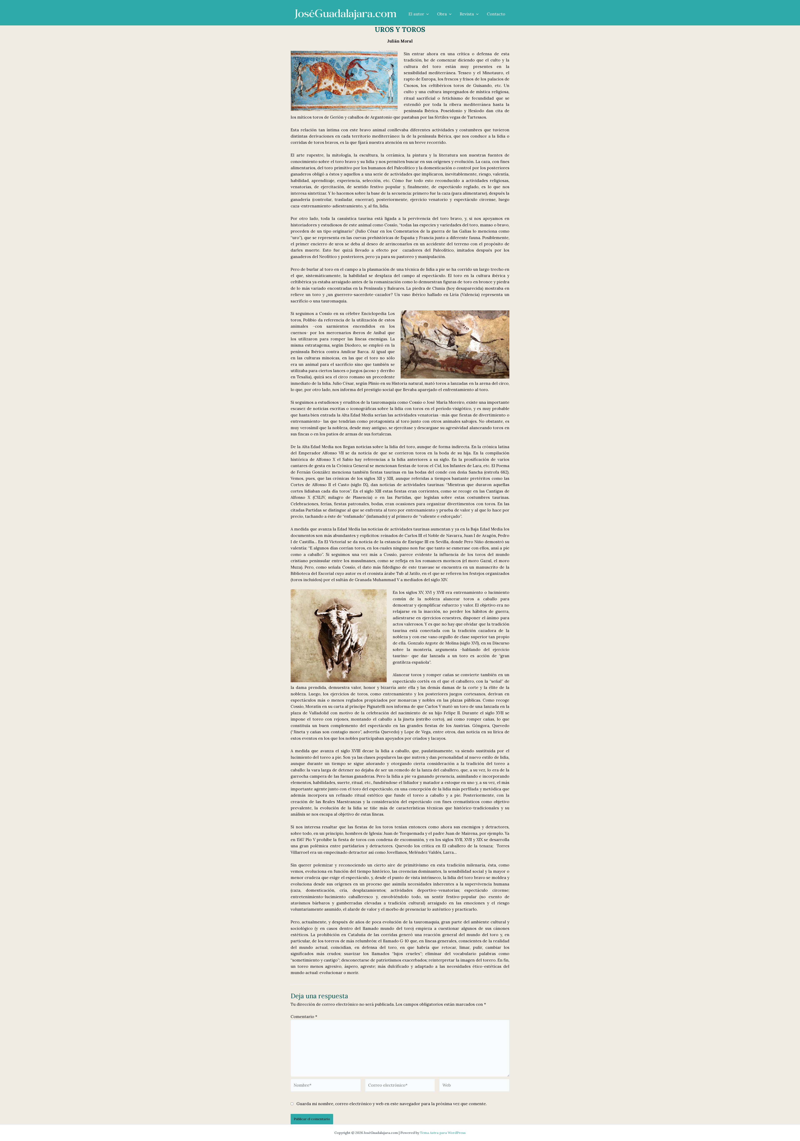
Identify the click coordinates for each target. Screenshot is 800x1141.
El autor (416, 13)
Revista (467, 13)
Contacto (496, 13)
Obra (442, 13)
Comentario (304, 1016)
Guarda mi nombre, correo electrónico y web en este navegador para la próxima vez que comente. (391, 1103)
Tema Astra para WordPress (443, 1133)
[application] (426, 14)
